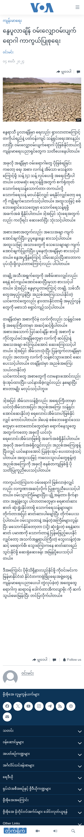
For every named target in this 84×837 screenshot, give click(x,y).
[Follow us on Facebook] (7, 706)
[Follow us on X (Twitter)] (17, 706)
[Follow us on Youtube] (28, 706)
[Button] (63, 71)
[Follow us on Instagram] (39, 706)
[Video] (38, 831)
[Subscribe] (7, 716)
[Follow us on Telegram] (49, 706)
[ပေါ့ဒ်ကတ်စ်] (70, 706)
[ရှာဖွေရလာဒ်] (73, 831)
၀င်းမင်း (8, 52)
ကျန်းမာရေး (12, 21)
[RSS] (60, 706)
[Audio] (55, 831)
